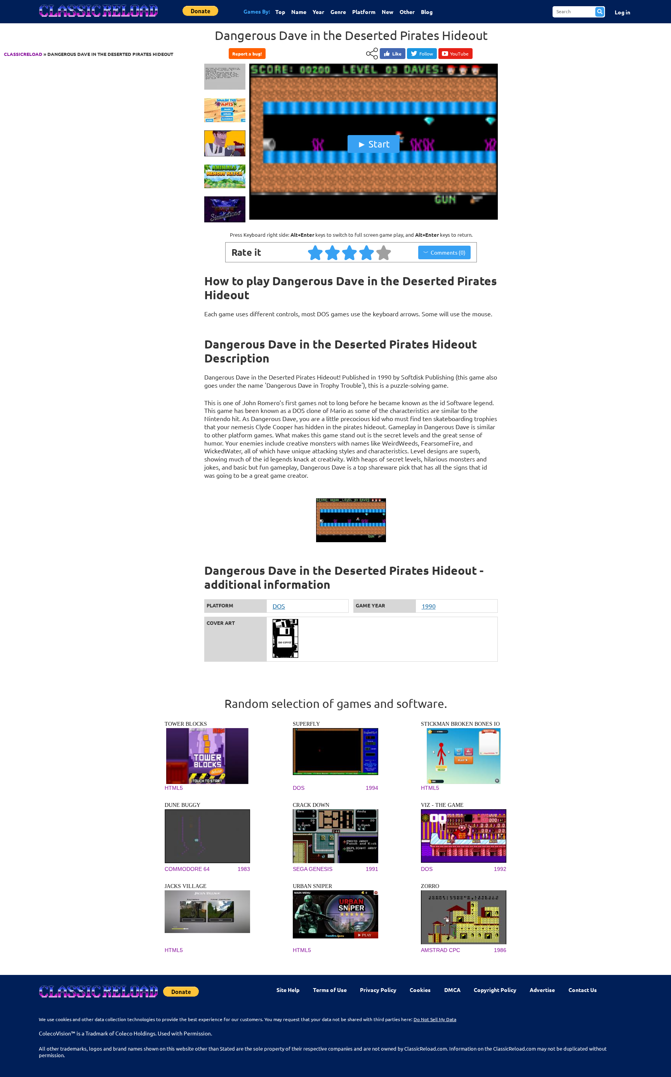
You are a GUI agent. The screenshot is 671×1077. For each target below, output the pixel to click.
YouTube (459, 53)
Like (397, 53)
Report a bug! (247, 53)
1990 (429, 606)
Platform (363, 11)
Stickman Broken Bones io (460, 724)
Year (318, 11)
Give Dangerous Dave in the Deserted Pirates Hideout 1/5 (316, 252)
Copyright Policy (495, 989)
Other (407, 11)
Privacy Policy (378, 989)
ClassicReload (23, 54)
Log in (622, 12)
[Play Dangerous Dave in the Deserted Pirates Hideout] (373, 218)
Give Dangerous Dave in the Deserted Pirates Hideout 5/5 (384, 252)
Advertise (542, 989)
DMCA (452, 989)
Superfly (306, 724)
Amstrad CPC (440, 950)
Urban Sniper (312, 886)
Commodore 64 (187, 869)
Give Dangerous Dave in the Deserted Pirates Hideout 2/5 (333, 252)
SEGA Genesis (312, 869)
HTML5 (174, 788)
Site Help (287, 989)
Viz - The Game (442, 805)
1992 (500, 869)
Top (280, 11)
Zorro (430, 886)
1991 (372, 869)
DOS (279, 606)
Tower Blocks (186, 724)
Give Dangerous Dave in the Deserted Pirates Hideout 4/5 (367, 252)
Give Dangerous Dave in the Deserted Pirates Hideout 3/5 (350, 252)
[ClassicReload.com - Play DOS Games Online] (98, 18)
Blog (427, 11)
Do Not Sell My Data (435, 1019)
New (387, 11)
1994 (372, 788)
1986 (500, 950)
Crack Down (311, 805)
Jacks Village (186, 886)
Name (298, 11)
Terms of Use (330, 989)
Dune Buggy (182, 805)
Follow (426, 53)
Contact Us (582, 989)
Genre (338, 11)
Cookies (420, 989)
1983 (244, 869)
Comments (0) (448, 252)
